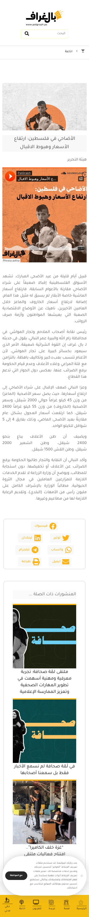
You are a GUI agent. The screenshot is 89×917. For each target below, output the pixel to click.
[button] (44, 526)
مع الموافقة (16, 875)
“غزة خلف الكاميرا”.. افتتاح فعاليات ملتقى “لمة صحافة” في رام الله (44, 855)
